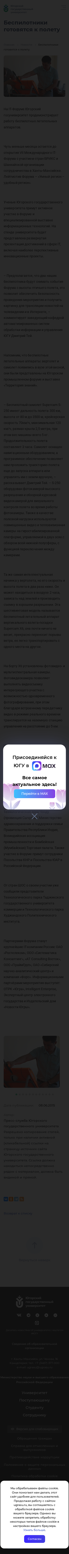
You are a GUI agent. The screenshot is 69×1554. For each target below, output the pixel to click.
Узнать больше (34, 1530)
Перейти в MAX (34, 794)
